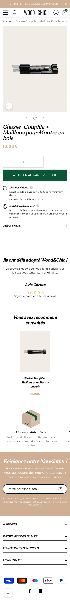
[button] (65, 4)
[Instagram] (40, 591)
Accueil (7, 21)
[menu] (5, 12)
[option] (35, 363)
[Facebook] (29, 591)
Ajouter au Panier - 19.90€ (35, 175)
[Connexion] (56, 12)
